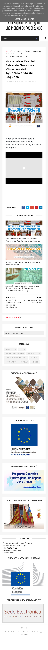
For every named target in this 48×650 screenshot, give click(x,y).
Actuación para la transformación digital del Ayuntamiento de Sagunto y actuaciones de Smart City (22, 288)
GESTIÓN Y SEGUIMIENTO (16, 358)
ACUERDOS (11, 349)
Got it (31, 19)
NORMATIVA (11, 362)
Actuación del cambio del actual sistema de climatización (23, 263)
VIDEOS (21, 51)
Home (8, 51)
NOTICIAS (24, 362)
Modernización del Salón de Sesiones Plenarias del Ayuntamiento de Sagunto (23, 240)
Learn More (20, 19)
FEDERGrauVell (34, 353)
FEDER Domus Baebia (15, 353)
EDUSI (14, 51)
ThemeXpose (17, 632)
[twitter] (22, 628)
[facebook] (26, 628)
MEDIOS (34, 358)
